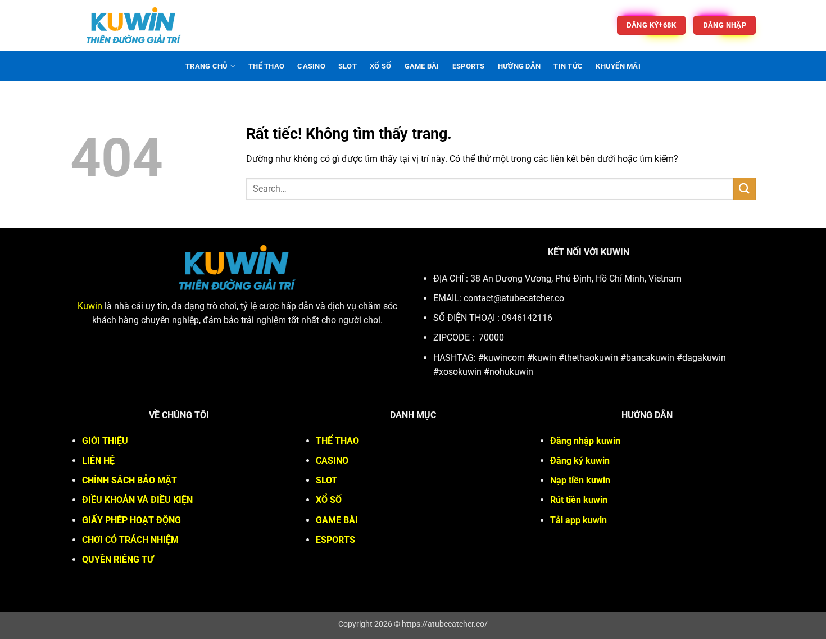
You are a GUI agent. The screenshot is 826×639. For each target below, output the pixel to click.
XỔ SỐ (380, 66)
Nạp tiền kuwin (580, 480)
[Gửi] (744, 189)
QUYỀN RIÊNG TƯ (117, 559)
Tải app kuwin (578, 520)
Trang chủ (206, 66)
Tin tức (568, 66)
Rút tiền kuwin (578, 500)
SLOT (347, 66)
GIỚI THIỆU (105, 441)
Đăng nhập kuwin (585, 441)
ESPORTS (468, 66)
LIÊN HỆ (98, 460)
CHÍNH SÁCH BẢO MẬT (129, 480)
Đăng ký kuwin (580, 460)
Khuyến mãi (618, 66)
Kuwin (90, 306)
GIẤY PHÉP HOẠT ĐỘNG (131, 520)
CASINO (311, 66)
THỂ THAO (266, 66)
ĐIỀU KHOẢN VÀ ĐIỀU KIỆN (137, 500)
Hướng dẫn (519, 66)
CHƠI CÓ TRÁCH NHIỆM (130, 539)
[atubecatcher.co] (133, 25)
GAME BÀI (422, 66)
